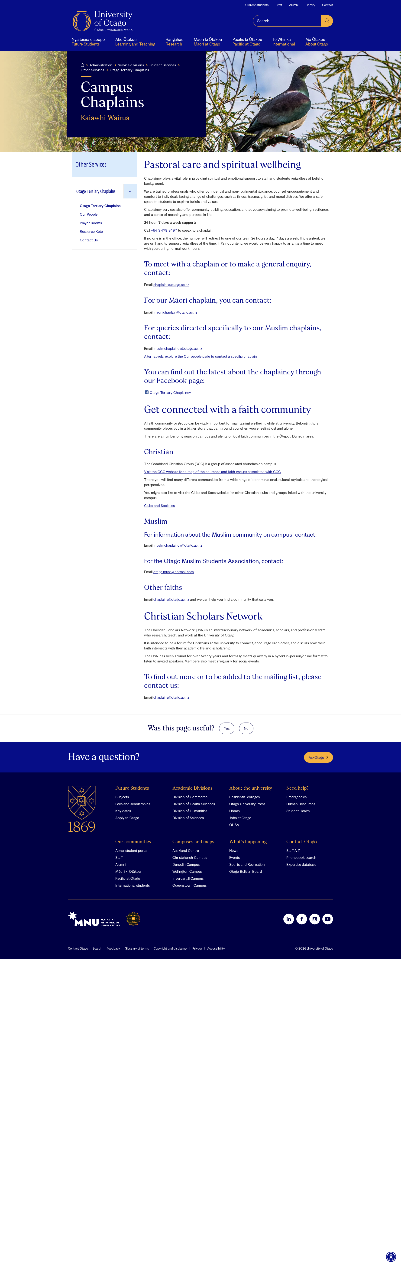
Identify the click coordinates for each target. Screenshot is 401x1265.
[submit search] (327, 21)
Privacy (197, 948)
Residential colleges (244, 797)
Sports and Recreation (247, 864)
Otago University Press (247, 804)
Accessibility (216, 948)
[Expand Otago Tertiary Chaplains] (130, 191)
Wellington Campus (187, 871)
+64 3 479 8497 (164, 230)
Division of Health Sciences (193, 804)
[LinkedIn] (288, 919)
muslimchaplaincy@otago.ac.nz (177, 348)
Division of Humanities (189, 811)
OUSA (234, 825)
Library (310, 4)
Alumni (293, 4)
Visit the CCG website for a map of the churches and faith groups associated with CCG (212, 472)
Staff (279, 4)
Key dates (123, 811)
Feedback (113, 948)
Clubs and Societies (159, 505)
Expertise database (301, 864)
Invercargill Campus (188, 878)
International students (132, 885)
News (233, 850)
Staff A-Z (293, 850)
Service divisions (131, 65)
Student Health (298, 811)
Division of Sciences (188, 818)
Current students (257, 4)
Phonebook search (301, 857)
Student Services (162, 65)
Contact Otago (301, 842)
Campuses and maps (193, 842)
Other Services (92, 70)
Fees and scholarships (132, 804)
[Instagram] (314, 919)
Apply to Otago (127, 818)
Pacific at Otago (127, 878)
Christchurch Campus (189, 857)
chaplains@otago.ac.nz (171, 284)
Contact (327, 4)
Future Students (132, 788)
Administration (101, 65)
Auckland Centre (185, 850)
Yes (227, 728)
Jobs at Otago (240, 818)
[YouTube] (327, 919)
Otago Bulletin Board (245, 871)
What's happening (248, 842)
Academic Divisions (192, 788)
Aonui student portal (131, 850)
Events (234, 857)
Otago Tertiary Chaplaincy (170, 392)
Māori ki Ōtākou (128, 871)
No (246, 728)
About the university (250, 788)
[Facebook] (301, 919)
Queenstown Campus (189, 885)
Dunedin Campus (186, 864)
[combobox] (287, 21)
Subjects (122, 797)
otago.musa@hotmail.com (173, 572)
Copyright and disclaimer (171, 948)
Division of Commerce (189, 797)
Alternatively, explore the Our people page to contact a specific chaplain (200, 356)
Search (97, 948)
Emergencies (296, 797)
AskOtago (316, 757)
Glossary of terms (137, 948)
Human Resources (300, 804)
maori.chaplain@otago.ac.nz (175, 312)
